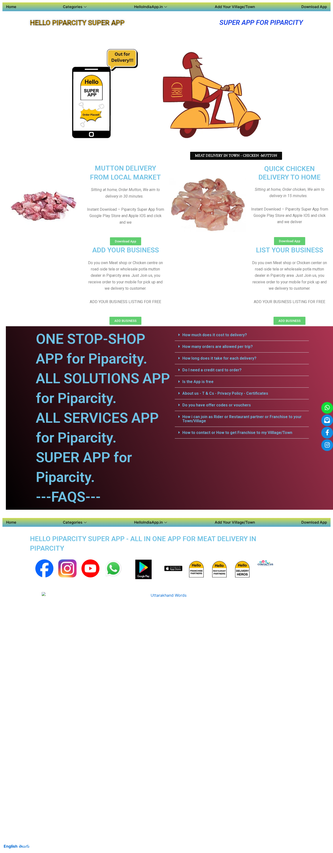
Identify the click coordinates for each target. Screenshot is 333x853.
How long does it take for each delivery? (219, 358)
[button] (242, 335)
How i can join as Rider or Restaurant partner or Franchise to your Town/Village (242, 418)
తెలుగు (24, 846)
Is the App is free (198, 381)
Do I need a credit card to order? (212, 370)
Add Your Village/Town (235, 6)
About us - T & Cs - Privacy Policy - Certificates (225, 393)
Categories (72, 6)
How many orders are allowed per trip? (217, 346)
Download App (314, 6)
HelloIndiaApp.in (148, 6)
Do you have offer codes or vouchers (216, 405)
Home (11, 6)
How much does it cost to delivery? (214, 335)
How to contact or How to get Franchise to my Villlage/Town (237, 432)
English (11, 846)
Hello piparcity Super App (77, 23)
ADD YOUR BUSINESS (125, 250)
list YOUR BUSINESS (289, 250)
